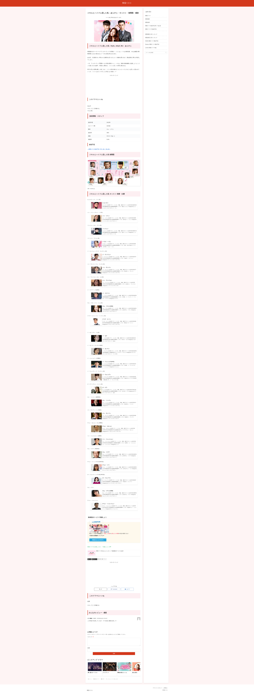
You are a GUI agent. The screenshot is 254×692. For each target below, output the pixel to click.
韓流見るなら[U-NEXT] (97, 539)
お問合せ (165, 687)
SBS (100, 559)
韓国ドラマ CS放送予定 (151, 29)
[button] (138, 669)
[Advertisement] (113, 87)
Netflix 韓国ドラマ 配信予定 (151, 41)
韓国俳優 (147, 19)
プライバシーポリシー (157, 687)
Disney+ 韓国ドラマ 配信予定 (152, 44)
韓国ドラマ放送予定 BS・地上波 (153, 25)
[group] (95, 669)
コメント (90, 636)
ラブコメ (104, 559)
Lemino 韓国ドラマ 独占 (151, 47)
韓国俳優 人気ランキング (151, 34)
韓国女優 (147, 22)
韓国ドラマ (95, 559)
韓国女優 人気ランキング (151, 37)
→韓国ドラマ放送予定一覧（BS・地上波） (98, 149)
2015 (90, 559)
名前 (88, 648)
